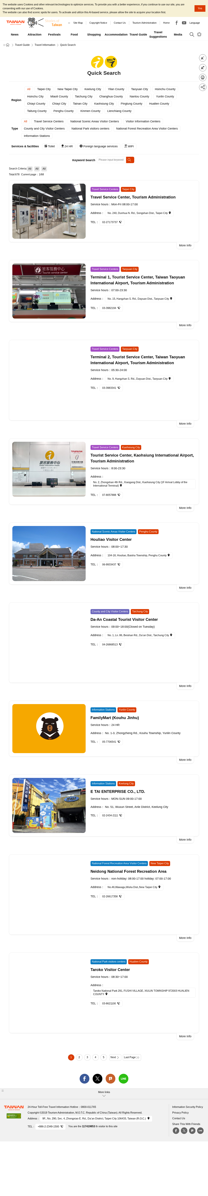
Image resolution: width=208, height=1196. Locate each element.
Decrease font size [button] (202, 58)
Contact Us (178, 1118)
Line (200, 1130)
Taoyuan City (139, 89)
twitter (97, 1079)
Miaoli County (59, 96)
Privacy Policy (180, 1112)
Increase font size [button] (202, 67)
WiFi (131, 146)
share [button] (202, 87)
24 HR (69, 146)
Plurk (110, 1079)
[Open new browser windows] (14, 1117)
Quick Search (68, 45)
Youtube (184, 23)
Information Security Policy (187, 1107)
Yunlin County (165, 96)
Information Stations (37, 136)
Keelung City (92, 89)
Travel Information (45, 45)
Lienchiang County (119, 111)
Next (113, 1057)
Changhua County (111, 96)
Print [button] (202, 77)
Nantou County (139, 96)
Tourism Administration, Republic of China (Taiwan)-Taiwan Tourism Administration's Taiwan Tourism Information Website (15, 22)
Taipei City (44, 89)
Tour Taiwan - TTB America (177, 23)
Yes (200, 8)
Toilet (51, 146)
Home (166, 22)
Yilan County (116, 89)
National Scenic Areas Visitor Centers (94, 121)
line (123, 1079)
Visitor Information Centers (143, 121)
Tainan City (80, 103)
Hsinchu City (35, 96)
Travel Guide (22, 45)
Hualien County (159, 103)
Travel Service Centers (49, 121)
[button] (104, 1094)
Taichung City (83, 96)
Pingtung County (131, 103)
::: (69, 22)
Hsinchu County (165, 89)
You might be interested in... (199, 34)
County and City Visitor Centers (44, 128)
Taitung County (37, 111)
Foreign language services (100, 146)
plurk (192, 1130)
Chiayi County (36, 103)
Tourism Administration (144, 22)
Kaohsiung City (104, 103)
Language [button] (194, 22)
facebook (84, 1079)
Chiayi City (59, 103)
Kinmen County (90, 111)
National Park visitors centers (90, 128)
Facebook (176, 1130)
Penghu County (63, 111)
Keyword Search (83, 160)
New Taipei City (68, 89)
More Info (185, 245)
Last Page (130, 1057)
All (28, 89)
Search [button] (192, 34)
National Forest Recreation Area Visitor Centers (147, 128)
